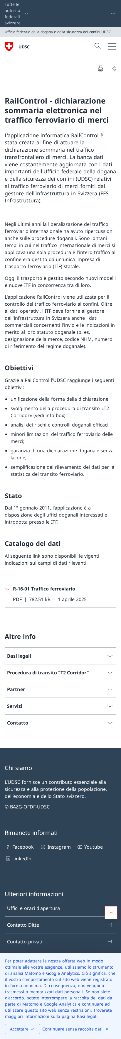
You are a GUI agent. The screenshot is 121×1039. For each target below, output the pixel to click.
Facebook (23, 847)
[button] (111, 912)
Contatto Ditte (23, 925)
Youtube (93, 847)
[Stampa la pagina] (100, 68)
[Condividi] (113, 68)
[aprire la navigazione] (112, 46)
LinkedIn (21, 858)
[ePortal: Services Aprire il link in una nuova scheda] (101, 13)
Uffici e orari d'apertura (33, 908)
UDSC (24, 47)
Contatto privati (24, 941)
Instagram (59, 847)
